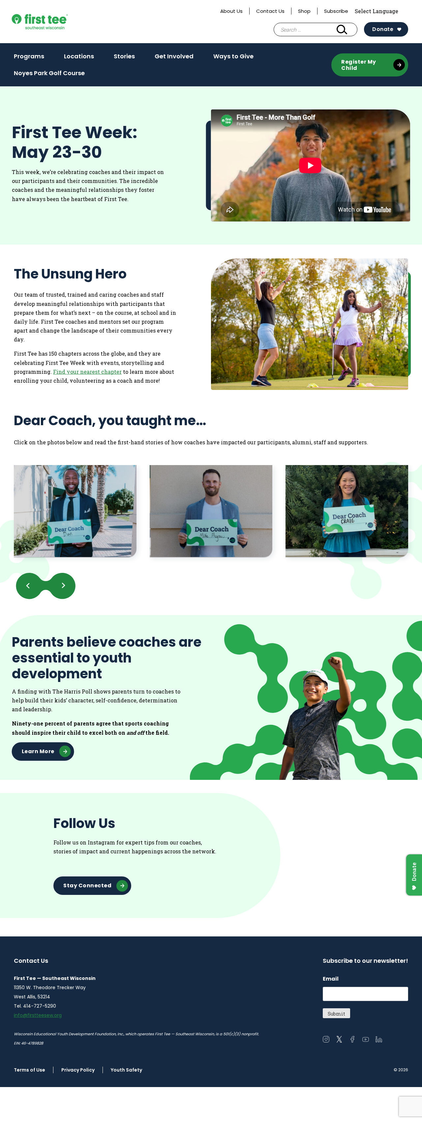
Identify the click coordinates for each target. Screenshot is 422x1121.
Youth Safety (126, 1070)
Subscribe (336, 11)
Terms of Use (29, 1070)
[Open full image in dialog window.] (75, 514)
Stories (124, 56)
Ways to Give (233, 58)
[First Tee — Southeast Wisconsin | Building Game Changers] (53, 22)
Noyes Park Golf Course (49, 73)
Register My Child (358, 65)
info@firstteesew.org (38, 1015)
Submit (336, 1014)
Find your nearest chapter (87, 371)
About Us (231, 11)
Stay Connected (87, 885)
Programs (29, 58)
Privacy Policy (78, 1070)
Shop (304, 11)
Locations (79, 56)
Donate (382, 29)
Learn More (38, 751)
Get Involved (174, 58)
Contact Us (270, 11)
